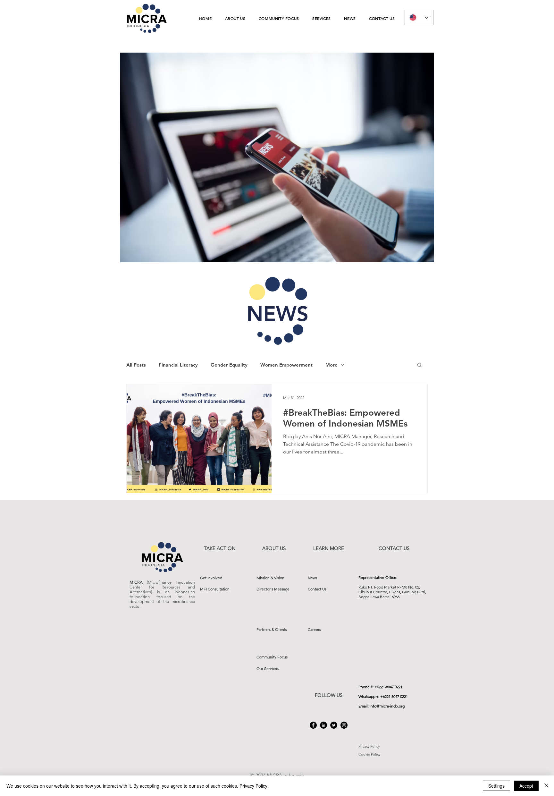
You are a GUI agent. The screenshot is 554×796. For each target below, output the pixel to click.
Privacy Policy (253, 786)
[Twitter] (333, 725)
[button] (419, 365)
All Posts (136, 365)
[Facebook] (313, 725)
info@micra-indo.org (387, 706)
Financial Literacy (178, 365)
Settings (496, 786)
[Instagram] (344, 725)
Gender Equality (229, 365)
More (331, 365)
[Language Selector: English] (419, 17)
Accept (526, 786)
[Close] (546, 786)
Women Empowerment (286, 365)
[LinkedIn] (323, 725)
